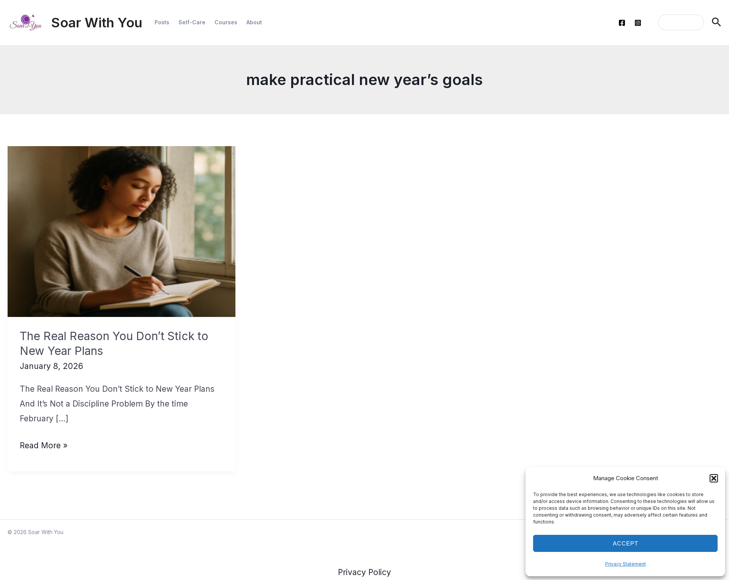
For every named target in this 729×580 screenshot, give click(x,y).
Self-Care (191, 22)
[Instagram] (637, 22)
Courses (226, 22)
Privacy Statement (625, 564)
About (254, 22)
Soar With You (96, 22)
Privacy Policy (364, 572)
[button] (714, 478)
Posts (162, 22)
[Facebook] (622, 22)
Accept (625, 543)
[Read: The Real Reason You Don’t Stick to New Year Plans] (121, 231)
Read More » (44, 446)
